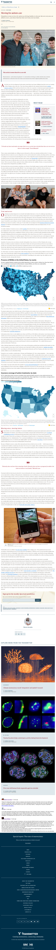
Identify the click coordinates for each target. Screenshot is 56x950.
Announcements (28, 894)
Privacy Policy (28, 907)
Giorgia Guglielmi (9, 741)
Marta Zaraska (6, 20)
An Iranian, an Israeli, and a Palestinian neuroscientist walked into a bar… (46, 111)
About (28, 881)
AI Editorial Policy (28, 905)
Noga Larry (48, 117)
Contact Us (28, 911)
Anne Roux (40, 439)
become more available (21, 549)
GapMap (25, 229)
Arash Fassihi (46, 116)
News (28, 849)
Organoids (5, 785)
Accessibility (28, 909)
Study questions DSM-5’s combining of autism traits (46, 123)
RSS (28, 898)
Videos (28, 863)
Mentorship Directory (28, 892)
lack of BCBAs (34, 314)
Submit (38, 600)
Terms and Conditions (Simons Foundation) (28, 900)
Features (3, 10)
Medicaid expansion (12, 574)
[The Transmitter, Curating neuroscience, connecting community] (12, 2)
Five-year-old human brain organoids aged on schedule (20, 788)
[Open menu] (54, 2)
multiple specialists (48, 347)
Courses (28, 871)
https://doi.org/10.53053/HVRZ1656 (15, 26)
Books (28, 865)
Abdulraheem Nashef (46, 118)
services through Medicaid (31, 364)
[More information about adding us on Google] (18, 7)
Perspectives (28, 852)
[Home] (28, 933)
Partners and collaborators (28, 885)
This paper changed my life (28, 858)
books (28, 867)
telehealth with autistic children (27, 504)
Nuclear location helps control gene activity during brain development (25, 738)
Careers (28, 896)
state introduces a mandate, (30, 570)
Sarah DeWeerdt (9, 690)
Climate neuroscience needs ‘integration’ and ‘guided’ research (23, 688)
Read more (28, 843)
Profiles (28, 856)
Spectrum (8, 10)
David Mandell (22, 126)
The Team (28, 883)
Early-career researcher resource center (28, 889)
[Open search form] (51, 2)
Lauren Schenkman (47, 126)
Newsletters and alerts (28, 887)
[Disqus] (28, 814)
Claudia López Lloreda (10, 791)
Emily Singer (46, 133)
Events (28, 869)
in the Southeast (25, 253)
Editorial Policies (28, 903)
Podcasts (28, 860)
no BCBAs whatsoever (15, 331)
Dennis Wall (34, 158)
